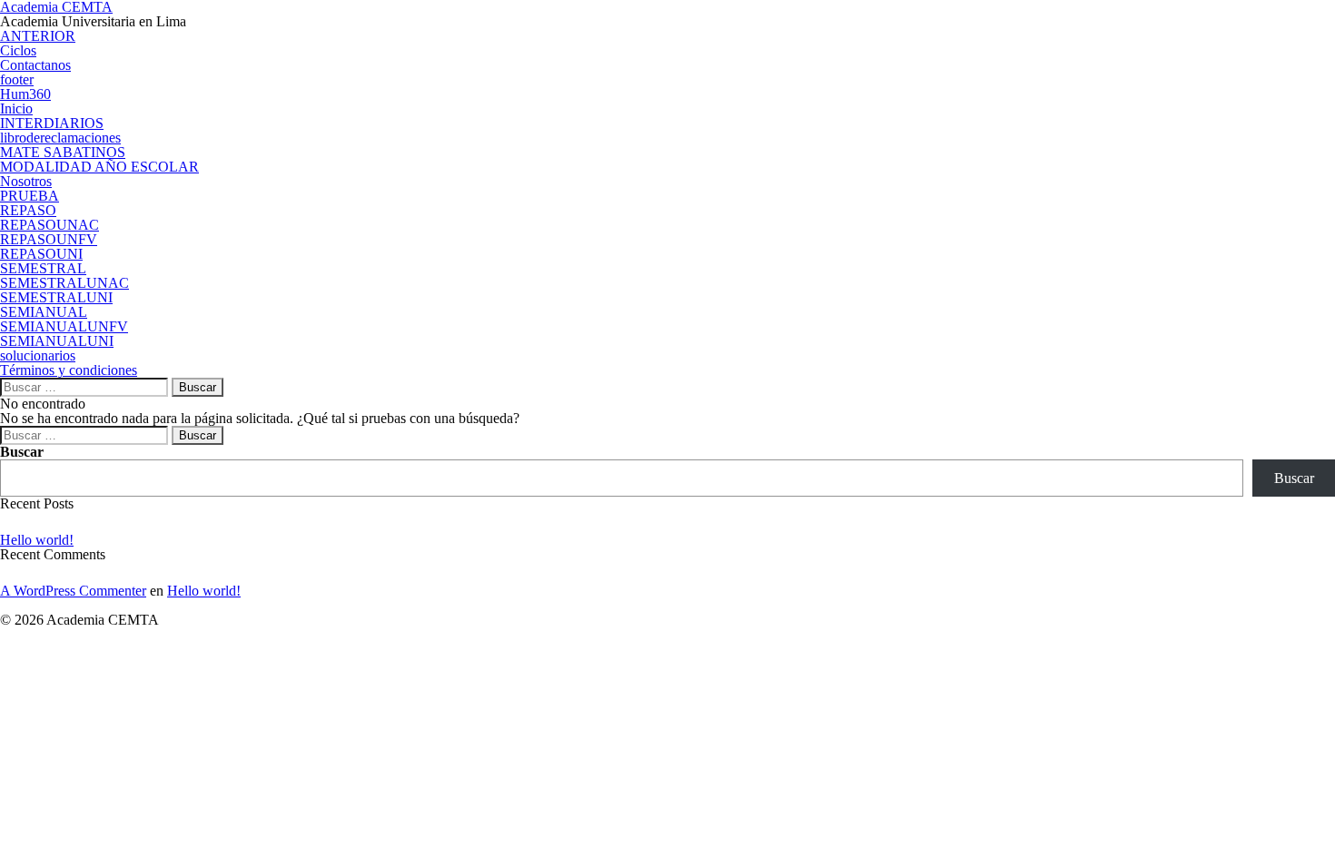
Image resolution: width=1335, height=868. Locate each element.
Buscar (22, 451)
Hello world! (37, 539)
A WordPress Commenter (73, 590)
